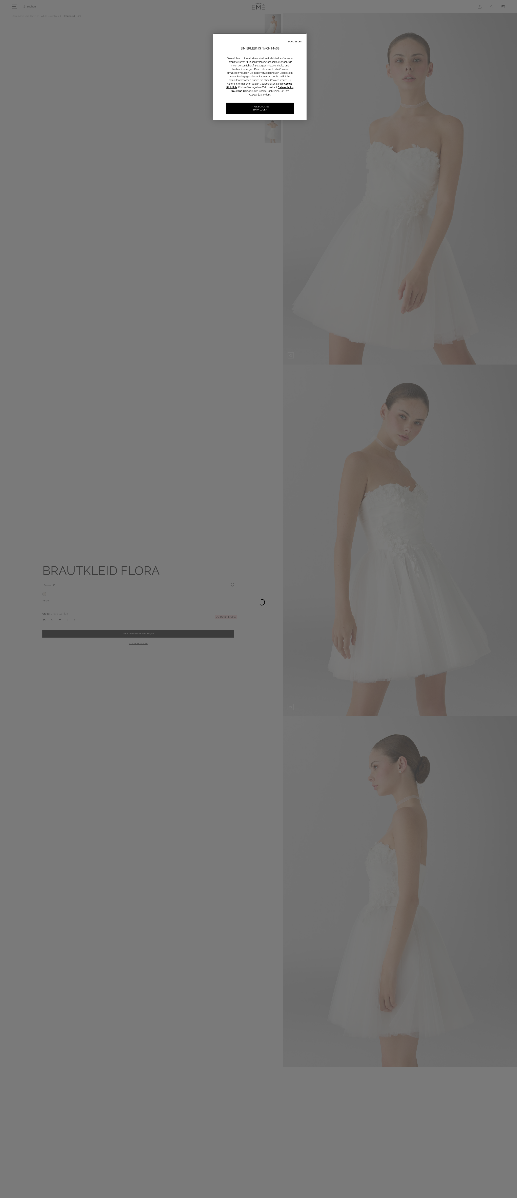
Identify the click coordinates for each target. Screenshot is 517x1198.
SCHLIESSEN (295, 41)
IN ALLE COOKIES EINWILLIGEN (260, 108)
